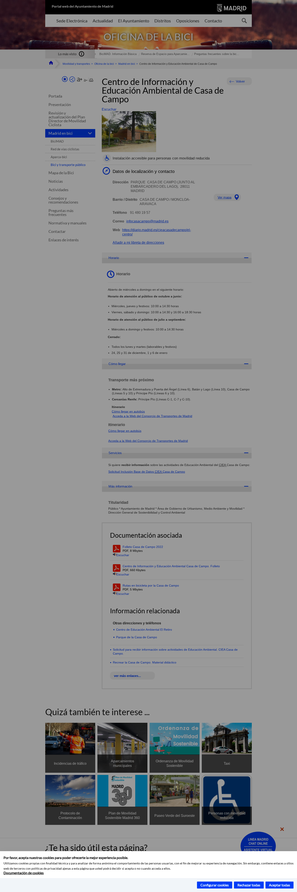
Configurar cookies (214, 885)
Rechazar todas (248, 885)
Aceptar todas (279, 885)
